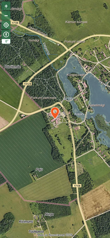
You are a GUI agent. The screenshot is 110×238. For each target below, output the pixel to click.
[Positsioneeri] (6, 24)
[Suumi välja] (6, 15)
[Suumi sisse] (6, 6)
